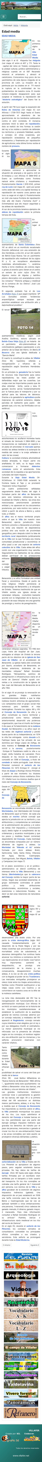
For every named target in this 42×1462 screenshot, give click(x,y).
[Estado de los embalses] (21, 1337)
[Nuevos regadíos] (21, 1356)
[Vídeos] (21, 1288)
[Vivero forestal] (21, 1393)
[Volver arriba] (38, 1457)
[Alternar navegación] (3, 16)
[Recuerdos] (21, 1302)
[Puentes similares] (21, 1375)
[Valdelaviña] (21, 1384)
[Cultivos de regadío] (21, 1366)
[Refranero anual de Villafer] (21, 1412)
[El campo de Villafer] (21, 1347)
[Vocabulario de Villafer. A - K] (21, 1313)
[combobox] (29, 16)
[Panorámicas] (21, 1402)
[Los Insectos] (21, 1266)
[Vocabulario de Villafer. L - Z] (21, 1325)
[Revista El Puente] (21, 1257)
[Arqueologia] (21, 1275)
